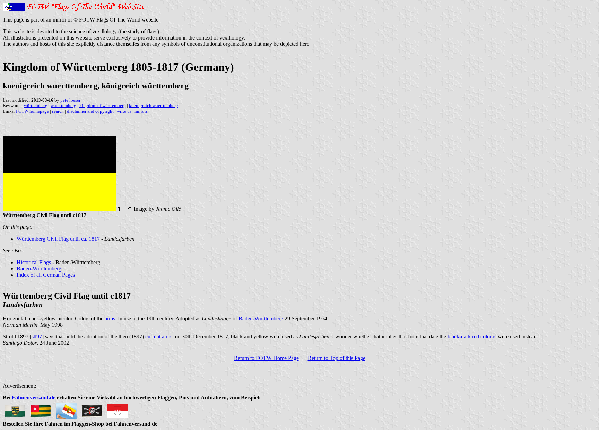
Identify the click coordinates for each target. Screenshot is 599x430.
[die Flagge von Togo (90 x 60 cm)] (40, 409)
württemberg (35, 105)
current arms (158, 336)
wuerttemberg (63, 105)
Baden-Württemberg (39, 269)
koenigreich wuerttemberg (153, 105)
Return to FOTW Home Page (266, 358)
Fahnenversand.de (33, 398)
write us (124, 111)
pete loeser (70, 100)
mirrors (141, 111)
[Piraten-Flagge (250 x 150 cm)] (92, 409)
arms (110, 318)
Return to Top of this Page (336, 358)
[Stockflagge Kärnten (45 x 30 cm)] (66, 409)
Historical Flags (34, 262)
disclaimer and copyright (90, 111)
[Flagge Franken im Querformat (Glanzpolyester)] (117, 409)
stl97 (37, 336)
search (58, 111)
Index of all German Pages (46, 275)
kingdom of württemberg (102, 105)
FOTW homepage (32, 111)
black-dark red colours (472, 336)
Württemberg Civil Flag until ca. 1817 (58, 239)
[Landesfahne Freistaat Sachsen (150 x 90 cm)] (15, 409)
